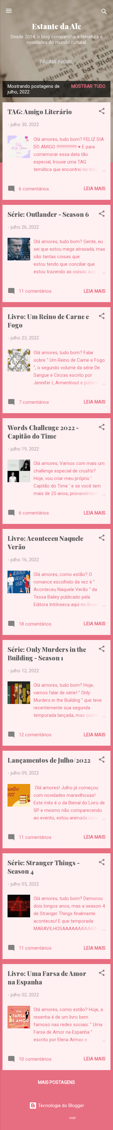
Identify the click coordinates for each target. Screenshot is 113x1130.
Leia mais (94, 188)
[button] (101, 112)
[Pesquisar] (104, 12)
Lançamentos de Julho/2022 (49, 760)
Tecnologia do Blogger (60, 1105)
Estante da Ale (56, 26)
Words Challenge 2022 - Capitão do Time (43, 431)
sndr (72, 1118)
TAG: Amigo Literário (40, 111)
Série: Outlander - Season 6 (48, 214)
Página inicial (56, 62)
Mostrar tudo (88, 86)
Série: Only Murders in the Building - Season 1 (47, 653)
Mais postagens (56, 1082)
